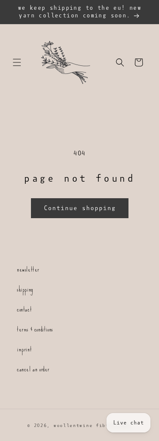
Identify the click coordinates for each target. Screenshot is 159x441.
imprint (24, 349)
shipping (25, 289)
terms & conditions (35, 329)
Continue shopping (80, 208)
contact (24, 309)
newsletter (28, 269)
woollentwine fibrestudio (92, 425)
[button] (17, 62)
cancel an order (33, 369)
